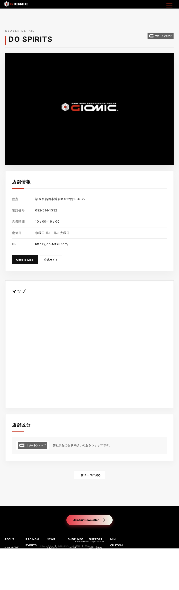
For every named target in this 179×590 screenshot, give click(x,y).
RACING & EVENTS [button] (32, 542)
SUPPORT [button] (96, 539)
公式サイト (51, 259)
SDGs (87, 546)
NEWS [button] (51, 539)
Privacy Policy (46, 546)
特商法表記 (63, 546)
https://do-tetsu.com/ (52, 244)
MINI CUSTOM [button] (116, 542)
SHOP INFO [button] (75, 539)
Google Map (25, 259)
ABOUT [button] (9, 539)
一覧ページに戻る (89, 475)
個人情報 (76, 546)
